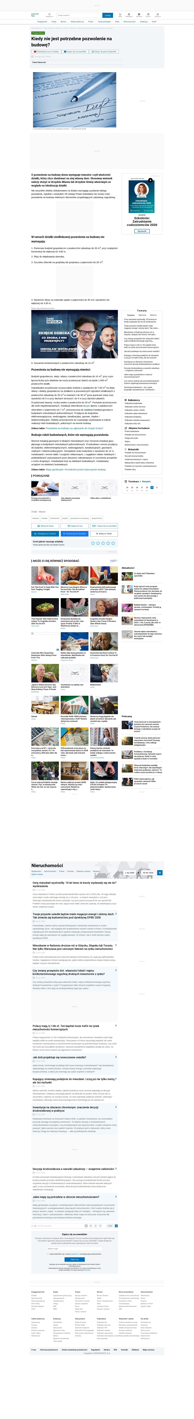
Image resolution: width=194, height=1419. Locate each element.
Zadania (34, 1328)
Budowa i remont (62, 28)
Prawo (90, 22)
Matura (55, 1336)
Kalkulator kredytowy (133, 417)
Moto (117, 22)
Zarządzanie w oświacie (61, 1333)
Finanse (70, 871)
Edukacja (144, 22)
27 (142, 487)
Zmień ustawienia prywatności (74, 1350)
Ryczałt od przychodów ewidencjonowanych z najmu (136, 457)
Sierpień (146, 481)
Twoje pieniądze (104, 22)
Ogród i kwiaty (37, 874)
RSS (115, 1350)
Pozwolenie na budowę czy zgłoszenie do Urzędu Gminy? (74, 428)
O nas (33, 1350)
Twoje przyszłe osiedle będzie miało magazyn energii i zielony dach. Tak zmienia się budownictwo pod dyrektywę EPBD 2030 (141, 327)
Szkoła (55, 1325)
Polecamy (127, 716)
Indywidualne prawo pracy (62, 1295)
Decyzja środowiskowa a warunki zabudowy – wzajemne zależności (141, 369)
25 (132, 487)
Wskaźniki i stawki (126, 1319)
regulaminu (75, 1254)
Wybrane (153, 315)
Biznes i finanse (102, 1295)
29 (152, 487)
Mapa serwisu (148, 1350)
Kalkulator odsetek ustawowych (137, 420)
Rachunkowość (36, 1298)
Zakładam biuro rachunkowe (129, 1295)
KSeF (154, 22)
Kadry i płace (36, 1333)
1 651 (110, 1226)
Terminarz (133, 481)
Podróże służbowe (125, 1330)
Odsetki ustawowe (125, 1333)
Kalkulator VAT (102, 1328)
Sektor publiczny (77, 22)
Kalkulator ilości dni (132, 423)
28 (147, 487)
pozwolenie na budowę (79, 518)
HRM (55, 1309)
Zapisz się (75, 1259)
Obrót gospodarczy (38, 1301)
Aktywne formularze (139, 428)
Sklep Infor (79, 1309)
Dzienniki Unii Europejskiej (84, 1330)
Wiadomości (36, 871)
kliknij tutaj (87, 1270)
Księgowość (42, 22)
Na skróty (144, 1319)
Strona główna (36, 28)
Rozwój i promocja (37, 1330)
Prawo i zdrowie (80, 1312)
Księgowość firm (37, 1292)
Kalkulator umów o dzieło (135, 410)
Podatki (34, 1295)
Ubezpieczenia (58, 1301)
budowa (35, 518)
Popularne (131, 315)
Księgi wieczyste (131, 438)
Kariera (107, 1350)
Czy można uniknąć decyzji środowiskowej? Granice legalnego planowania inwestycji (141, 382)
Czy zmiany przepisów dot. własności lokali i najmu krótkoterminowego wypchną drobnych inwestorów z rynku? (141, 340)
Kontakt (124, 1350)
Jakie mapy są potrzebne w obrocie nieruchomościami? (138, 376)
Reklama (135, 1350)
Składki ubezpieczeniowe (128, 1328)
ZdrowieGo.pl (145, 1322)
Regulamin (95, 1350)
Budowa (73, 28)
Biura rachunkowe (126, 1292)
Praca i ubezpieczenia (105, 1301)
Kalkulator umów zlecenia (135, 407)
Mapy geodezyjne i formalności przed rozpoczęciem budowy (76, 469)
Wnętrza (96, 871)
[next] (116, 1225)
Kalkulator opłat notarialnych (136, 413)
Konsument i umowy (82, 1301)
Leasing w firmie (103, 1306)
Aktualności (128, 567)
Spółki (99, 1298)
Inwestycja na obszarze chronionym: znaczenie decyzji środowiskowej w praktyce (142, 363)
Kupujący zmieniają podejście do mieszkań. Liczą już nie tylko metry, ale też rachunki (141, 356)
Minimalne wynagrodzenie (128, 1325)
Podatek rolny (130, 469)
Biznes (63, 22)
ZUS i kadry (35, 1303)
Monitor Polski (80, 1325)
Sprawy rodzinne (81, 1295)
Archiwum (144, 1325)
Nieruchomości (130, 22)
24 (127, 487)
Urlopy (55, 1303)
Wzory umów (145, 1330)
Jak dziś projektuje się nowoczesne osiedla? (142, 351)
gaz (88, 406)
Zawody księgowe (37, 1306)
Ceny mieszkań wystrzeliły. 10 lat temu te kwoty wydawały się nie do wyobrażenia (140, 320)
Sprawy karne (80, 1298)
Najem (127, 441)
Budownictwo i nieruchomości (137, 445)
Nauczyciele (57, 1328)
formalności (54, 518)
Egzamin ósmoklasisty (61, 1338)
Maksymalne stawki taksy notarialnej (139, 463)
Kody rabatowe (146, 1328)
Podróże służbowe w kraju (128, 1322)
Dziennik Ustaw (80, 1322)
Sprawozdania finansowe (128, 1306)
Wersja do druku (47, 526)
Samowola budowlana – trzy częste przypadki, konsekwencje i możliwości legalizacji (139, 388)
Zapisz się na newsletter (107, 526)
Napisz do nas (76, 526)
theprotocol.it (145, 1336)
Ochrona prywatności (49, 1350)
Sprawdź (142, 231)
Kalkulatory (134, 400)
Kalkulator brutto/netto (133, 403)
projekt (65, 518)
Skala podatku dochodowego (129, 1336)
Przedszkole (57, 1322)
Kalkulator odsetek (103, 1330)
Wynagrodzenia (58, 1298)
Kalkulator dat (102, 1322)
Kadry (54, 22)
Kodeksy (78, 1336)
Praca (77, 1306)
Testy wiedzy (57, 1341)
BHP (54, 1306)
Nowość (142, 215)
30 (157, 487)
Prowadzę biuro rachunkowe (129, 1298)
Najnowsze (142, 315)
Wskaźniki (133, 449)
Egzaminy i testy (59, 1330)
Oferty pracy (145, 1338)
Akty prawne (80, 1319)
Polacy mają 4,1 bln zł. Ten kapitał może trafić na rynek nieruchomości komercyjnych (141, 346)
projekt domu (97, 518)
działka (44, 518)
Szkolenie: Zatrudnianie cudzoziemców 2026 (142, 221)
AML (120, 1309)
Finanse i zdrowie (103, 1309)
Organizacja (35, 1322)
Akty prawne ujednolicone (84, 1333)
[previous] (86, 1225)
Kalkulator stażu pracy (105, 1333)
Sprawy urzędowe (81, 1303)
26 (137, 487)
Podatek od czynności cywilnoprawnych (141, 466)
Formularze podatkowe (149, 1333)
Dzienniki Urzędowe (82, 1328)
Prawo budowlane (132, 431)
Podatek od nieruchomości (135, 435)
